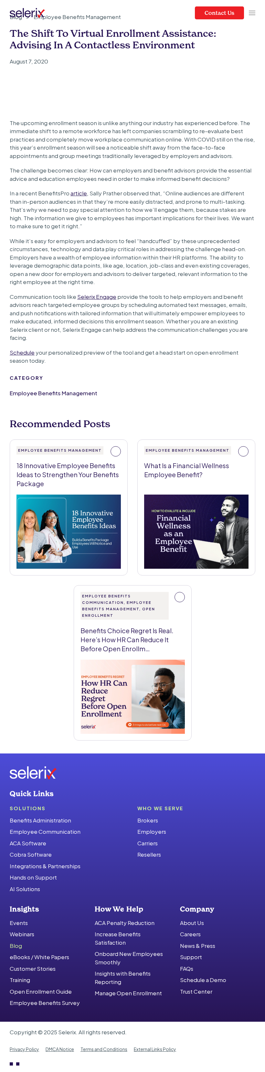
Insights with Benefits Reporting (123, 977)
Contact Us (219, 12)
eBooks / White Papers (39, 956)
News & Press (197, 945)
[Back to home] (27, 13)
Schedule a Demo (203, 979)
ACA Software (28, 843)
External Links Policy (155, 1049)
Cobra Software (31, 854)
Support (191, 956)
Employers (151, 831)
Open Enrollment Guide (41, 991)
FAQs (186, 968)
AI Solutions (25, 888)
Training (20, 979)
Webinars (22, 934)
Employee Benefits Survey (45, 1002)
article (78, 193)
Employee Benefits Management (53, 393)
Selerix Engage (96, 296)
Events (19, 922)
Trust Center (196, 991)
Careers (190, 934)
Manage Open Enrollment (128, 993)
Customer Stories (33, 968)
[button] (252, 13)
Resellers (149, 854)
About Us (192, 922)
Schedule (22, 352)
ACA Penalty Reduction (124, 922)
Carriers (147, 843)
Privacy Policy (24, 1049)
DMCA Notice (60, 1049)
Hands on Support (33, 877)
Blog (16, 945)
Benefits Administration (40, 820)
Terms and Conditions (103, 1049)
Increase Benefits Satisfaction (118, 938)
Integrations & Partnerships (45, 866)
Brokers (147, 820)
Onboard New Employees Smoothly (129, 958)
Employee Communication (45, 831)
